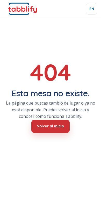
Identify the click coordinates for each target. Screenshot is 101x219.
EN (91, 8)
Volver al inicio (50, 126)
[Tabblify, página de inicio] (22, 9)
